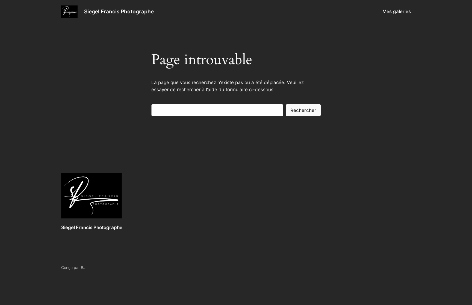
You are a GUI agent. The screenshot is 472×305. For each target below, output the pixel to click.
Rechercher (303, 110)
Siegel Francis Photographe (119, 11)
